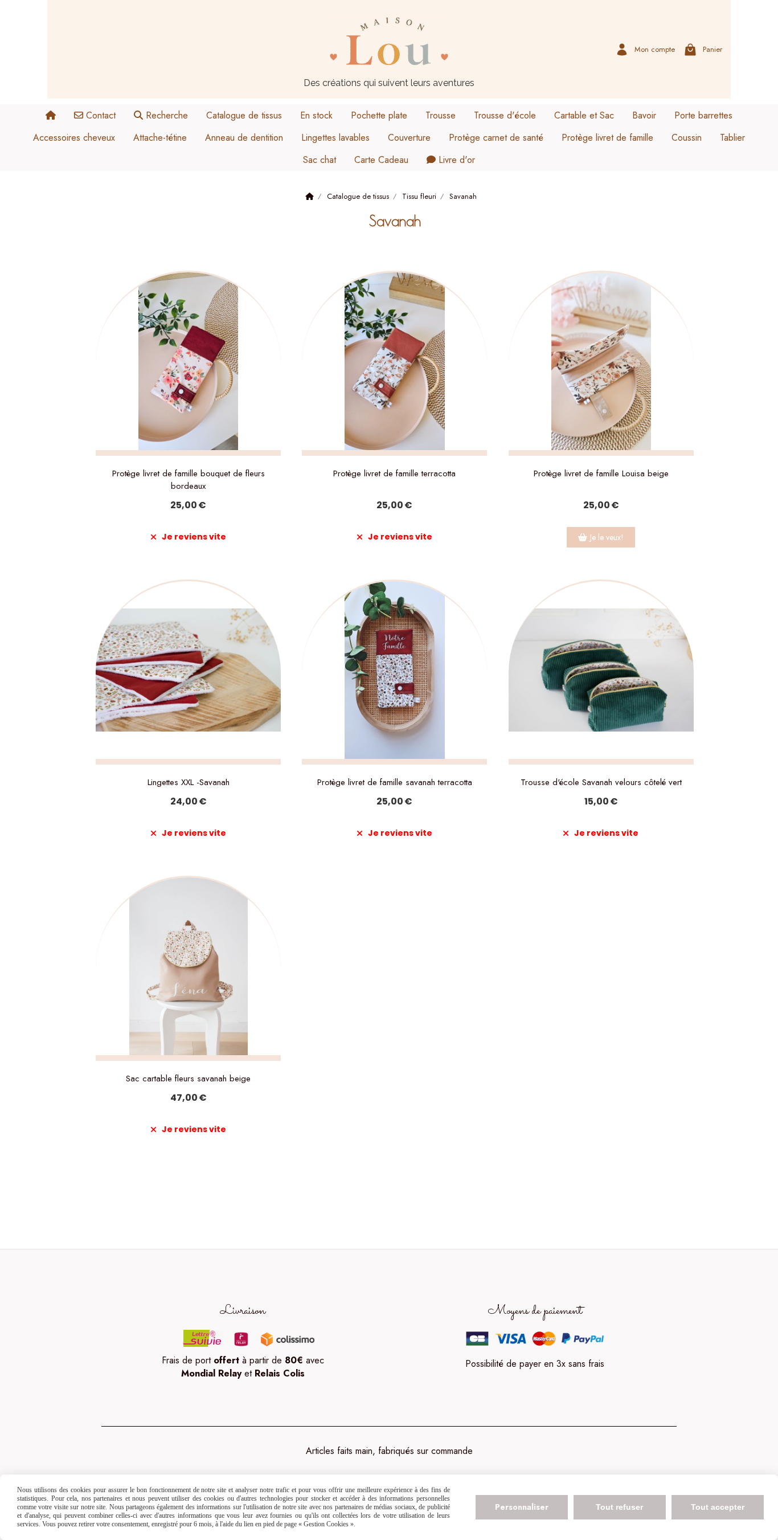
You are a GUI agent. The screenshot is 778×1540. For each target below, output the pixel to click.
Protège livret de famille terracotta (394, 473)
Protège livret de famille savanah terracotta (394, 782)
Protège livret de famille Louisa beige (601, 473)
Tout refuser (619, 1507)
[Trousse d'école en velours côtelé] (601, 672)
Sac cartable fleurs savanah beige (188, 1078)
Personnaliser (521, 1507)
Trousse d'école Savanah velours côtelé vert (601, 782)
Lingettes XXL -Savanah (189, 782)
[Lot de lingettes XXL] (188, 672)
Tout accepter (717, 1507)
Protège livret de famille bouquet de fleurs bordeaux (188, 479)
